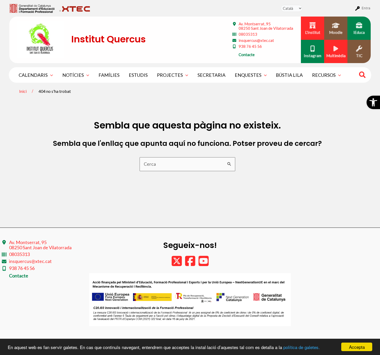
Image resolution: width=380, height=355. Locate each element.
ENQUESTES (248, 75)
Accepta (357, 347)
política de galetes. (301, 347)
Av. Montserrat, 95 (266, 26)
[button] (373, 102)
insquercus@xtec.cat (256, 40)
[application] (50, 75)
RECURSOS (324, 75)
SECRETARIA (211, 75)
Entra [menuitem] (366, 8)
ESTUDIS (138, 75)
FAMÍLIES (108, 75)
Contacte (247, 54)
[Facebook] (190, 263)
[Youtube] (203, 263)
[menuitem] (32, 8)
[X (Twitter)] (177, 263)
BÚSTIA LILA (289, 75)
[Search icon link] (362, 75)
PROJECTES (170, 75)
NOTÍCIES (73, 75)
